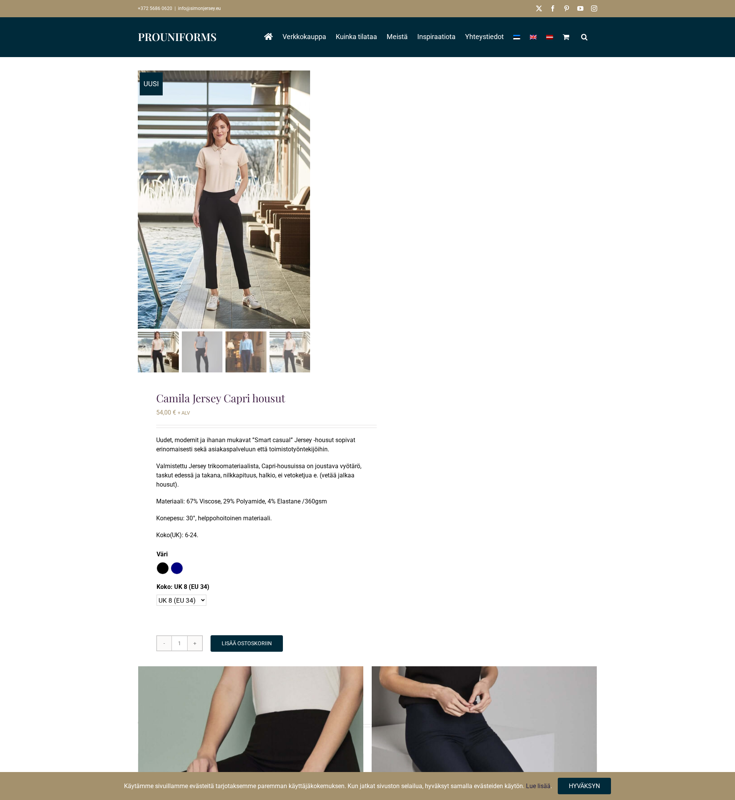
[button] (584, 36)
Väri (162, 554)
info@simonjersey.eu (199, 8)
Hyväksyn (584, 786)
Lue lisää (538, 786)
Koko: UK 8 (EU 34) (183, 586)
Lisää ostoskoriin (247, 643)
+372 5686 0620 (155, 8)
